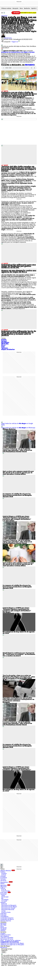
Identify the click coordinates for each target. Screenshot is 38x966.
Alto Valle (3, 925)
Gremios (4, 873)
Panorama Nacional (7, 909)
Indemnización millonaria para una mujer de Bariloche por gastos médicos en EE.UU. (18, 266)
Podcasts (3, 915)
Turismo (3, 879)
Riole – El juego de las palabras (10, 940)
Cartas (3, 911)
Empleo (2, 933)
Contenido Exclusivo (6, 918)
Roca (21, 8)
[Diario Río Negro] (4, 12)
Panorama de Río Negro (9, 907)
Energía (3, 876)
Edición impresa (5, 921)
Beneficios (3, 947)
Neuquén (15, 8)
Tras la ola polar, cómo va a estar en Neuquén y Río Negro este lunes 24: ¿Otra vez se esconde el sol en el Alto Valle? (19, 676)
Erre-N (3, 889)
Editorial (4, 904)
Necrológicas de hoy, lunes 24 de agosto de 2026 (19, 632)
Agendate (5, 885)
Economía (3, 878)
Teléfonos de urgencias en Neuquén (12, 945)
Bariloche (27, 8)
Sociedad (4, 16)
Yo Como (4, 901)
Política (2, 872)
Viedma (2, 930)
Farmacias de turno (6, 939)
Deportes (3, 887)
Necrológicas (4, 936)
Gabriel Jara (8, 38)
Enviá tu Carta (5, 912)
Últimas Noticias (7, 870)
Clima (3, 895)
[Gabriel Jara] (3, 34)
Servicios (3, 880)
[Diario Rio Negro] (2, 954)
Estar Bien (5, 892)
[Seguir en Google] (2, 49)
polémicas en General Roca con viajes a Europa (17, 52)
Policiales (3, 914)
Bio (2, 898)
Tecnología (4, 899)
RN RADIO (29, 65)
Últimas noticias (6, 8)
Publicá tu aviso (5, 935)
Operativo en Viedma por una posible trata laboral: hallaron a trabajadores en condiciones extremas (18, 699)
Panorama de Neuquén (8, 905)
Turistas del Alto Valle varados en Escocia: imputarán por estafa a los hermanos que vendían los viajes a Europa (18, 168)
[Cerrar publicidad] (1, 865)
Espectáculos (5, 891)
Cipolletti (34, 8)
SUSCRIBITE (28, 13)
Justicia (3, 875)
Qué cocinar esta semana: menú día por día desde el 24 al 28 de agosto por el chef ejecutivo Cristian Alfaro (18, 472)
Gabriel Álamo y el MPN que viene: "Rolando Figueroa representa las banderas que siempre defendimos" (17, 517)
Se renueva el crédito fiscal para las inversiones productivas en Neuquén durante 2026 (17, 495)
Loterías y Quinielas (6, 937)
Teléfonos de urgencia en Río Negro (12, 943)
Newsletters (6, 882)
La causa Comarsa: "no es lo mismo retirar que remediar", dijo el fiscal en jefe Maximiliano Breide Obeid (17, 450)
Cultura (2, 888)
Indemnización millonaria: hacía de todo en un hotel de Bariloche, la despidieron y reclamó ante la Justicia (18, 333)
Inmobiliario (4, 916)
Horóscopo (4, 897)
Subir (3, 952)
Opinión (3, 902)
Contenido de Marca (7, 919)
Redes (2, 883)
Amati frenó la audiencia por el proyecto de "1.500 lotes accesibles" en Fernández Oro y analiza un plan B (19, 654)
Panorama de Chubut (8, 908)
